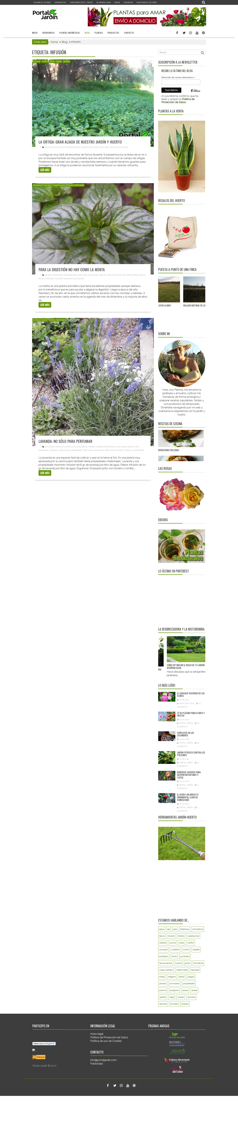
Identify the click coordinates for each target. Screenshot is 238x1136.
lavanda (53, 450)
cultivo (186, 949)
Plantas (99, 32)
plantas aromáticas (65, 278)
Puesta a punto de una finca (177, 269)
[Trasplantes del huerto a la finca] (194, 290)
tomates (174, 1004)
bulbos (181, 936)
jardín (187, 963)
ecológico (50, 147)
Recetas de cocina (170, 423)
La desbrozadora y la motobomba (181, 629)
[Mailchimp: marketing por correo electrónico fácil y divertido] (195, 92)
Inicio (35, 32)
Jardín (52, 61)
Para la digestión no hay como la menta (72, 269)
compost (163, 949)
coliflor (190, 943)
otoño (181, 976)
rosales (180, 997)
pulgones (123, 147)
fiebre (91, 447)
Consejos (36, 61)
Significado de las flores (147, 2)
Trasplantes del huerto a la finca (189, 305)
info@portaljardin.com (103, 1060)
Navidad (49, 278)
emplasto (71, 447)
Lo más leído (166, 685)
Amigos (117, 2)
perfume (109, 450)
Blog (87, 32)
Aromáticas (37, 185)
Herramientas (60, 2)
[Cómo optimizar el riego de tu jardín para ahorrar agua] (169, 649)
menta (102, 275)
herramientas (165, 963)
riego (171, 997)
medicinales (65, 450)
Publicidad (96, 1063)
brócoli (171, 936)
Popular (66, 61)
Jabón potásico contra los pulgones (191, 754)
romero (119, 450)
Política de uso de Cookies (106, 1040)
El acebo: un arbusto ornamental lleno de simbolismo (187, 797)
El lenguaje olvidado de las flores (191, 694)
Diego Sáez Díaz (186, 703)
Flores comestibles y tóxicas (81, 2)
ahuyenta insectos (55, 447)
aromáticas (197, 929)
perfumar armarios (93, 450)
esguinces (82, 447)
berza (162, 936)
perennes (77, 450)
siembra (163, 1004)
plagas (59, 61)
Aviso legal (96, 1033)
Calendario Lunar (103, 2)
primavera (175, 983)
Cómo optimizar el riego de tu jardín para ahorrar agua (168, 666)
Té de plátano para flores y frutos (191, 714)
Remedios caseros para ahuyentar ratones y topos (189, 774)
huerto (178, 963)
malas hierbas (166, 970)
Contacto (129, 32)
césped (196, 949)
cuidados (175, 949)
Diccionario (128, 2)
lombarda (198, 963)
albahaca (184, 929)
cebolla (162, 943)
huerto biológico (90, 147)
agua (161, 929)
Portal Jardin (186, 723)
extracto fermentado (68, 147)
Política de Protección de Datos (109, 1037)
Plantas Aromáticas (69, 32)
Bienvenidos (48, 32)
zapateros (138, 450)
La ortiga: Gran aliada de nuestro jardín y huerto (80, 142)
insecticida (133, 447)
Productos (113, 32)
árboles (184, 1004)
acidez (48, 275)
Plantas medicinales (75, 185)
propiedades (189, 983)
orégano (172, 976)
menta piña (132, 275)
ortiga (113, 147)
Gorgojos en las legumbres (185, 734)
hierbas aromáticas (106, 447)
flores (174, 956)
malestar (93, 275)
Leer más (45, 170)
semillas (191, 997)
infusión (104, 147)
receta (194, 990)
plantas (162, 983)
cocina (173, 943)
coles (181, 943)
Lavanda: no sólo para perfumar (65, 441)
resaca (80, 278)
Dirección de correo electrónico (178, 77)
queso (185, 990)
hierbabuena (70, 275)
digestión (58, 275)
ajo (168, 929)
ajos (175, 929)
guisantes (184, 956)
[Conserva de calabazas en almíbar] (181, 448)
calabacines (193, 936)
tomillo (128, 450)
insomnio (43, 450)
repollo (162, 997)
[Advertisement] (178, 600)
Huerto (45, 61)
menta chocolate (116, 275)
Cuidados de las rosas (42, 2)
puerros (163, 990)
